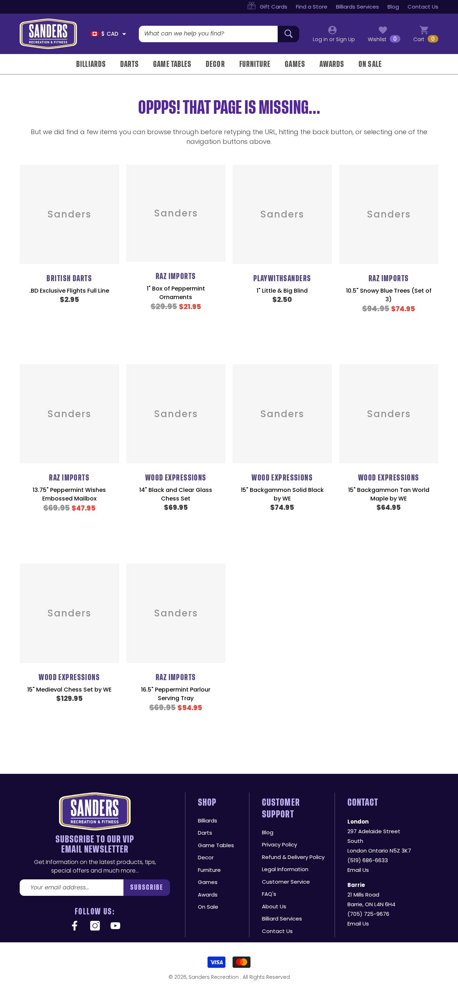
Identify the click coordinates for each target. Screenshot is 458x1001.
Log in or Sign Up (334, 39)
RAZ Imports (176, 276)
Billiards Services (357, 6)
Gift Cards (273, 6)
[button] (124, 34)
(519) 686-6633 (367, 860)
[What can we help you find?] (219, 34)
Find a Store (311, 6)
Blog (393, 6)
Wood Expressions (175, 477)
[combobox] (208, 34)
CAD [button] (109, 34)
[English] (95, 34)
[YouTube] (115, 926)
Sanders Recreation (214, 977)
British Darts (69, 278)
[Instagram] (95, 926)
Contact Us (423, 6)
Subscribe (147, 887)
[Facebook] (74, 926)
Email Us (358, 870)
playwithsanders (282, 278)
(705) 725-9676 (368, 914)
